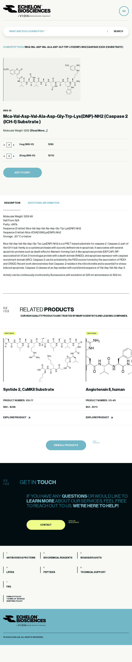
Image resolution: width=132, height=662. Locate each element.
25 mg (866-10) (27, 156)
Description (12, 203)
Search (118, 31)
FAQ (8, 587)
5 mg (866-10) (26, 144)
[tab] (11, 203)
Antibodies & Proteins (20, 558)
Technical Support (93, 572)
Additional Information (43, 203)
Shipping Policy (14, 601)
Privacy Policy (13, 596)
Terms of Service (15, 599)
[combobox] (57, 31)
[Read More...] (38, 130)
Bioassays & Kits (91, 558)
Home (6, 47)
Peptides (18, 47)
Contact (46, 525)
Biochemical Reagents (57, 558)
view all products (66, 445)
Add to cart (22, 173)
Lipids (10, 572)
